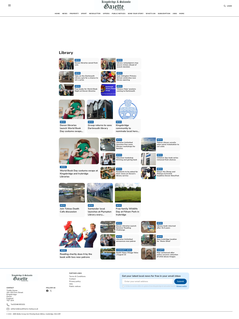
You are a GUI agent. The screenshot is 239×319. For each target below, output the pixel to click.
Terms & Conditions (77, 276)
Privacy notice (182, 286)
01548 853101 (19, 304)
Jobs (71, 284)
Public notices (75, 286)
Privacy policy (75, 281)
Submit (180, 281)
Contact (72, 279)
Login (229, 6)
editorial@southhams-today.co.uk (24, 309)
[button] (9, 5)
